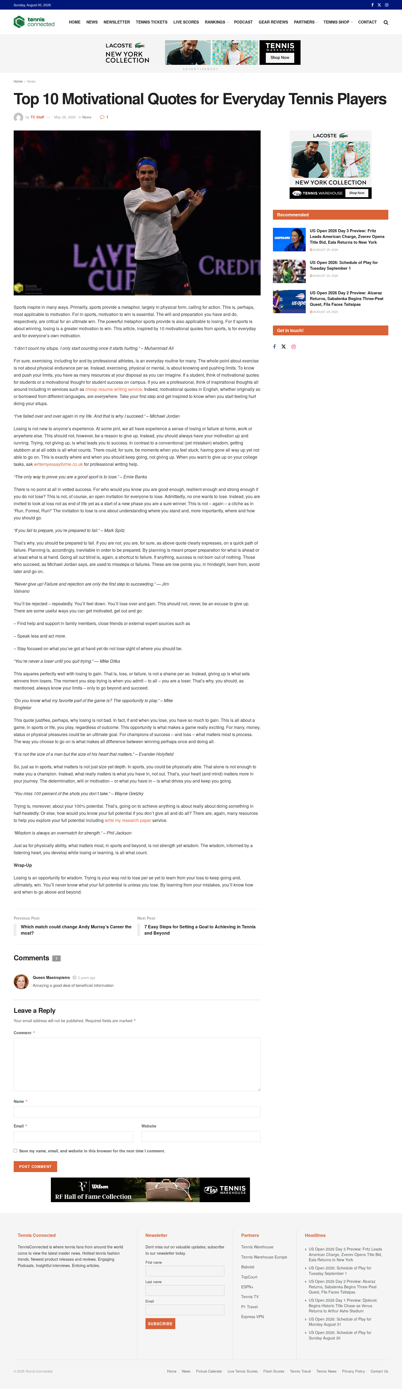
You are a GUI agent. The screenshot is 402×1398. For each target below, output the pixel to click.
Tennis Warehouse (257, 1246)
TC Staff (37, 117)
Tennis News (326, 1371)
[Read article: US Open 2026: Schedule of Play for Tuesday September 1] (289, 271)
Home (74, 22)
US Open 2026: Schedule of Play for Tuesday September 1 (344, 265)
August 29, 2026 (325, 249)
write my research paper (128, 820)
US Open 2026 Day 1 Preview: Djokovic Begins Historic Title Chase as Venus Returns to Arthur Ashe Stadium (343, 1305)
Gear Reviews (273, 22)
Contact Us (379, 1371)
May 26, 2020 (65, 117)
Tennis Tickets (151, 22)
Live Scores (186, 22)
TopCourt (249, 1277)
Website (148, 1126)
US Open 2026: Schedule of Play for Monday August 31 (340, 1321)
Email (21, 1126)
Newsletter (117, 22)
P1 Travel (249, 1306)
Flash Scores (273, 1371)
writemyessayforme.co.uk (58, 464)
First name (153, 1262)
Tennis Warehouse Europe (264, 1257)
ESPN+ (247, 1286)
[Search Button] (386, 22)
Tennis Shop (336, 22)
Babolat (247, 1266)
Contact (367, 22)
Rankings (215, 22)
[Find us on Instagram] (386, 5)
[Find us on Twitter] (379, 5)
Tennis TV (250, 1296)
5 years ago (86, 977)
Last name (153, 1281)
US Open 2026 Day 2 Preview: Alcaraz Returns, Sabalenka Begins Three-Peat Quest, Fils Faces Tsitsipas (346, 298)
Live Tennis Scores (243, 1371)
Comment (24, 1032)
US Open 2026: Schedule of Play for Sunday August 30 (340, 1335)
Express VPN (252, 1316)
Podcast (243, 22)
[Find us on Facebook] (372, 5)
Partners (304, 22)
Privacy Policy (353, 1371)
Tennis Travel (300, 1371)
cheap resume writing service (113, 389)
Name (21, 1101)
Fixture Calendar (209, 1371)
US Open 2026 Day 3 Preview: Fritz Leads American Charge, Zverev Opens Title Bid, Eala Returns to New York (347, 236)
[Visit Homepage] (34, 22)
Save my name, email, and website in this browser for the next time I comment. (92, 1150)
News (92, 22)
